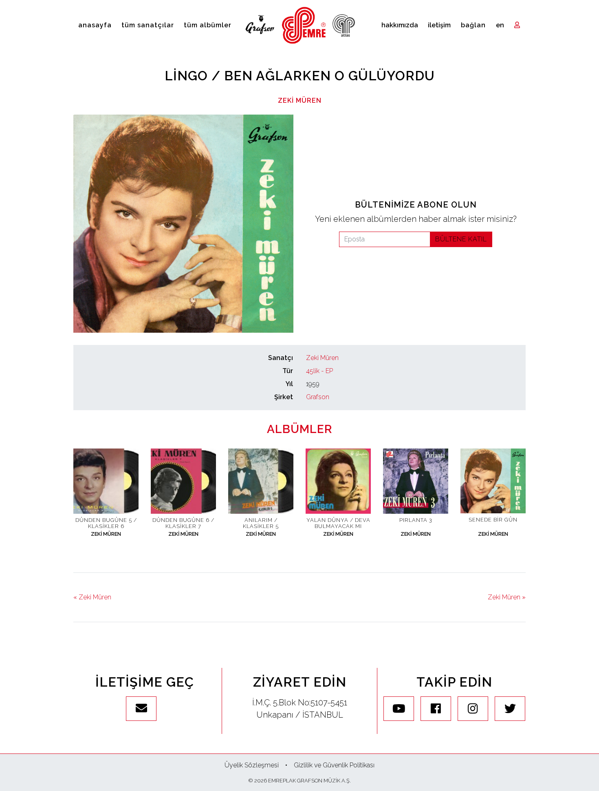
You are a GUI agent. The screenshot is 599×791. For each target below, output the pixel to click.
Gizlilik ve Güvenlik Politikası (334, 765)
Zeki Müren (300, 100)
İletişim (439, 25)
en (500, 25)
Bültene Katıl (461, 239)
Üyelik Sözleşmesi (252, 765)
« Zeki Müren (92, 597)
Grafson (317, 397)
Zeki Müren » (507, 597)
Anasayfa (95, 25)
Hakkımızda (399, 25)
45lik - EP (319, 371)
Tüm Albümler (207, 25)
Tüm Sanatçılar (147, 25)
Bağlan (473, 25)
